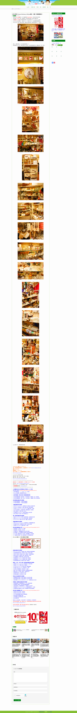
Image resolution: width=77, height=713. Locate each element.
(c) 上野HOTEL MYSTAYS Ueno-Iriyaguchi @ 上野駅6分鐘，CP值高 (23, 508)
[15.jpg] (30, 365)
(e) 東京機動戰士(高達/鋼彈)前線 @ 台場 (19, 596)
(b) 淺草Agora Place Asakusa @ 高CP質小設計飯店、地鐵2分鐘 (22, 518)
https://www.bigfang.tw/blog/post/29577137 (19, 602)
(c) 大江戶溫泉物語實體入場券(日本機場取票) (20, 594)
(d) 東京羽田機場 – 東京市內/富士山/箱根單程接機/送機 (21, 495)
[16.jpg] (30, 394)
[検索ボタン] (50, 7)
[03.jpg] (30, 85)
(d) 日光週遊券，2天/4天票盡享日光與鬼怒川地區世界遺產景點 (23, 532)
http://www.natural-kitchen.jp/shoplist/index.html (20, 478)
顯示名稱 (15, 683)
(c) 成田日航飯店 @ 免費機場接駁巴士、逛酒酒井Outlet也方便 (22, 585)
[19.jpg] (30, 464)
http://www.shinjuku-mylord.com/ (36, 467)
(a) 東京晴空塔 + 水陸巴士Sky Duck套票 (19, 528)
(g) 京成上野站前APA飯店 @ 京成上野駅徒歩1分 (20, 513)
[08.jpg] (30, 201)
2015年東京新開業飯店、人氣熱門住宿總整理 (20, 502)
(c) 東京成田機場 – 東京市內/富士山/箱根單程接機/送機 (21, 494)
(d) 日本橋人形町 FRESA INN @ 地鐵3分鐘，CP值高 (21, 567)
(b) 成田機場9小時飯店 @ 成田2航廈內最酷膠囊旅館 (21, 584)
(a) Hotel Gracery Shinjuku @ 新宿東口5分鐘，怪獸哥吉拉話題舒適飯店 (24, 551)
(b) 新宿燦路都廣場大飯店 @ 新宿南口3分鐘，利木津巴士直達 (22, 552)
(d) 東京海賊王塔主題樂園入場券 (18, 595)
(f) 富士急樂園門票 (16, 598)
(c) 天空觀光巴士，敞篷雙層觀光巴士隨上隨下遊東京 (21, 531)
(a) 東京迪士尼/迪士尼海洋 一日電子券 (19, 591)
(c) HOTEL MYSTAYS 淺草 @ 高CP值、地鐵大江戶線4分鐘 (22, 519)
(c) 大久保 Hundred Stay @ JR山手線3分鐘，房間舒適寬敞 (22, 566)
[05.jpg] (30, 133)
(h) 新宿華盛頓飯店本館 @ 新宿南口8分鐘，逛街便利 (21, 560)
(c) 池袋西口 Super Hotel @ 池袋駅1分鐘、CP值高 (20, 525)
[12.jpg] (30, 280)
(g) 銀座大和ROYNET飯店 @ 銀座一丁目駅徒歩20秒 (21, 571)
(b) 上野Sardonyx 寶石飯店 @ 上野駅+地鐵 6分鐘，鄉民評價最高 (23, 507)
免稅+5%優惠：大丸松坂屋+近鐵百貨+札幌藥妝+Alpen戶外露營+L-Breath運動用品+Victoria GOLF (58, 30)
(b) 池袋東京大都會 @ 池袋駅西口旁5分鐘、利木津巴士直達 (22, 524)
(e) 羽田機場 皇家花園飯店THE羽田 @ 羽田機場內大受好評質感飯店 (23, 588)
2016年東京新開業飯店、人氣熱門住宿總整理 (20, 501)
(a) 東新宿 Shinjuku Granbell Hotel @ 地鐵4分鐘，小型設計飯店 (22, 563)
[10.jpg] (30, 240)
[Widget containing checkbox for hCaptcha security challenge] (20, 695)
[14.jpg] (30, 337)
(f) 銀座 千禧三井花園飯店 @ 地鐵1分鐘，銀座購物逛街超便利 (22, 570)
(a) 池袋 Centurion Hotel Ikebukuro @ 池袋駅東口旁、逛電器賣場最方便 (24, 522)
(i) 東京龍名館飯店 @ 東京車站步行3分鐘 (19, 574)
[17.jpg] (30, 422)
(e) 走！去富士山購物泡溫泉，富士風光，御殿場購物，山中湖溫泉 (23, 533)
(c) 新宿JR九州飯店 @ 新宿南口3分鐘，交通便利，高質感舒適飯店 (23, 554)
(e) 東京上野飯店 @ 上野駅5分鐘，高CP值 (19, 511)
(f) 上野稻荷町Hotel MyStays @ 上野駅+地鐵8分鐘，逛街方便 (22, 512)
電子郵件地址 (16, 687)
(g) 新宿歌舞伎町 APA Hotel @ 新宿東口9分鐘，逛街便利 (22, 559)
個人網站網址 (15, 690)
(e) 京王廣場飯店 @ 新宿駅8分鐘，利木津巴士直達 (21, 556)
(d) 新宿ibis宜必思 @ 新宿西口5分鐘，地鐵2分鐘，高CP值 (22, 555)
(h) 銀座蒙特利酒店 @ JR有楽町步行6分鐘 (19, 572)
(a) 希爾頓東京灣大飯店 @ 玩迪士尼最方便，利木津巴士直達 (22, 577)
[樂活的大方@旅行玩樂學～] (38, 2)
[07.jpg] (30, 181)
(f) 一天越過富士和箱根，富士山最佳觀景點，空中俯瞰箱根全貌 (23, 535)
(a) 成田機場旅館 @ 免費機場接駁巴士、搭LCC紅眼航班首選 (22, 583)
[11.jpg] (30, 260)
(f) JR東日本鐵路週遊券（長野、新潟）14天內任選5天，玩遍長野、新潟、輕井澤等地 (26, 498)
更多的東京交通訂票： (16, 490)
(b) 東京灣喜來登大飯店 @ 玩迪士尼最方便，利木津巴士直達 (22, 578)
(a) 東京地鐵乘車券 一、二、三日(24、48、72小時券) (21, 491)
